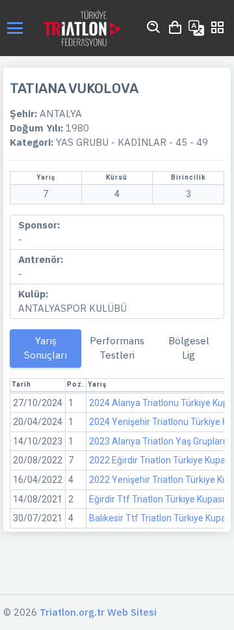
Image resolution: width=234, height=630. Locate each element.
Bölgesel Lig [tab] (188, 348)
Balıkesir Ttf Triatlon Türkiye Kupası (161, 518)
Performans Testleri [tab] (117, 348)
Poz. (75, 384)
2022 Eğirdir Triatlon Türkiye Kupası (160, 460)
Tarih (21, 384)
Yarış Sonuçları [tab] (45, 348)
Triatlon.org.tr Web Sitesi (98, 612)
